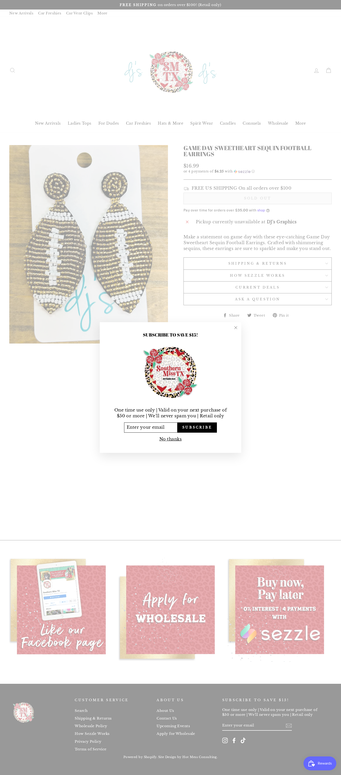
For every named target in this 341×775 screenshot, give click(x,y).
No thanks (170, 439)
